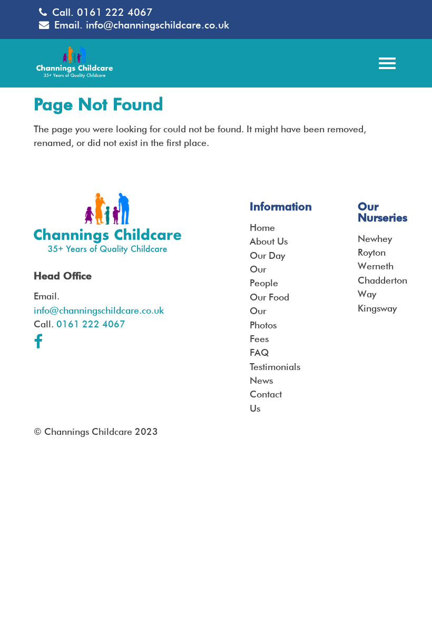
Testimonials (270, 366)
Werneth (376, 265)
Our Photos (263, 317)
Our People (264, 276)
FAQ (259, 352)
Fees (259, 338)
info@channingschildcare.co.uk (157, 25)
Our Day (267, 255)
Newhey (375, 238)
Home (262, 227)
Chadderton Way (378, 287)
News (261, 380)
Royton (372, 252)
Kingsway (377, 308)
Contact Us (266, 400)
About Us (269, 241)
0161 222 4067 (115, 12)
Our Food (269, 297)
